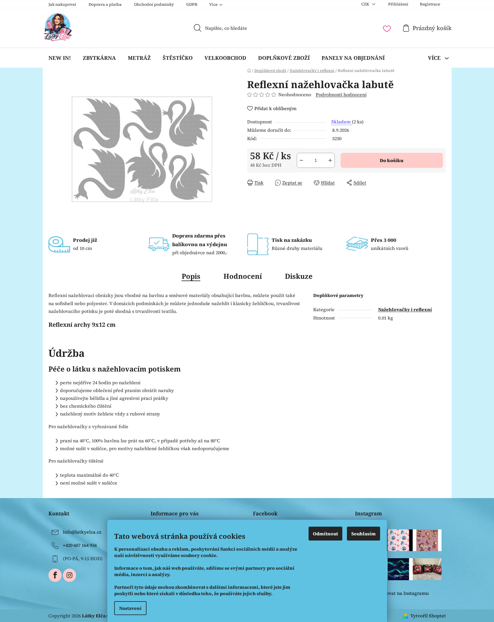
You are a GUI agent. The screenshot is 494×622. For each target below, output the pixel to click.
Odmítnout (325, 533)
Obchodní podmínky (154, 4)
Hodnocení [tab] (242, 276)
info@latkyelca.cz (82, 532)
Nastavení (130, 608)
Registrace (430, 4)
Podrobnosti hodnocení (341, 94)
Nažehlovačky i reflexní (405, 309)
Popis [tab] (191, 276)
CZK (365, 4)
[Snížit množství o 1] (301, 160)
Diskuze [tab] (299, 276)
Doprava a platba (105, 4)
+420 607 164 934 (80, 545)
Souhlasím (363, 533)
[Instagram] (69, 575)
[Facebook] (55, 575)
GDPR (192, 4)
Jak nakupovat (62, 4)
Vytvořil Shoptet (428, 615)
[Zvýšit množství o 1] (330, 160)
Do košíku (391, 160)
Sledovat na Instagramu (403, 593)
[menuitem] (60, 58)
